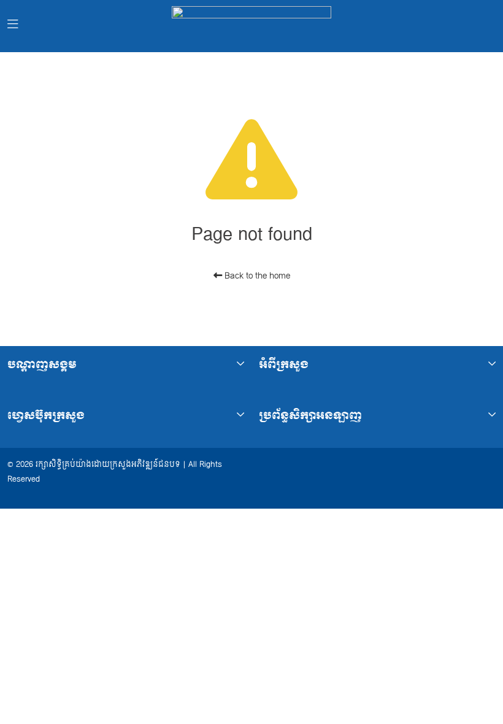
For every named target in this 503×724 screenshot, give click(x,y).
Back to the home (256, 275)
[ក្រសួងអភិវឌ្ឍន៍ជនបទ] (251, 26)
